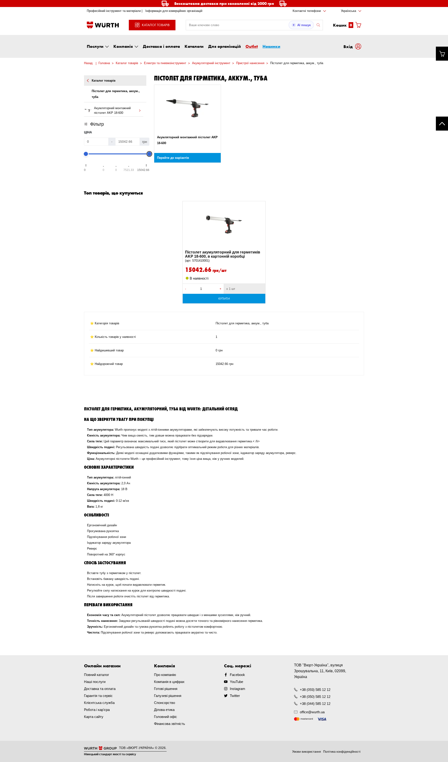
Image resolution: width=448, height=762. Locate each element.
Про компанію (165, 675)
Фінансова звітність (169, 724)
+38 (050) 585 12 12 (315, 697)
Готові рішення (165, 689)
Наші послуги (94, 682)
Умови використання (306, 751)
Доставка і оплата (161, 46)
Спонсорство (164, 703)
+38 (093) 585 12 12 (315, 690)
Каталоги (194, 46)
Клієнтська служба (99, 703)
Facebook (237, 675)
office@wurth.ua (312, 712)
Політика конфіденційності (341, 751)
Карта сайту (93, 717)
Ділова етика (164, 710)
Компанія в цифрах (169, 682)
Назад (88, 63)
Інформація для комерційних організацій (173, 11)
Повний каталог (96, 675)
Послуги (95, 46)
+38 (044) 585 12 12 (315, 704)
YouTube (236, 682)
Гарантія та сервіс (98, 696)
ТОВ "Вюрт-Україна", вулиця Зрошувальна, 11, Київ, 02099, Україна (320, 671)
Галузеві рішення (167, 696)
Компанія (123, 46)
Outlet (251, 46)
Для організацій (224, 46)
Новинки (271, 46)
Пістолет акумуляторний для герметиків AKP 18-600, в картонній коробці (222, 256)
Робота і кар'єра (97, 710)
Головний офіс (165, 717)
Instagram (237, 689)
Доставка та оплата (100, 689)
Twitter (235, 696)
